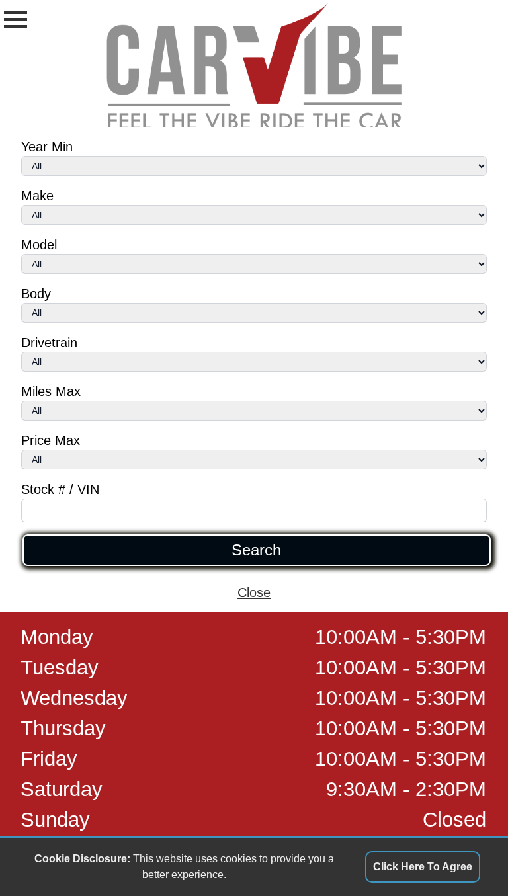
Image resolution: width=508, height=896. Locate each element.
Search (256, 550)
